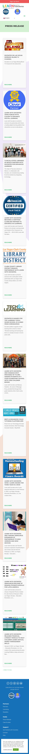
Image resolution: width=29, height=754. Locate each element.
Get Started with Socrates (10, 730)
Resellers (5, 712)
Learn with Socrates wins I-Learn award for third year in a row (14, 483)
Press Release (7, 719)
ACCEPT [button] (16, 749)
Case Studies (7, 722)
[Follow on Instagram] (14, 683)
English (7, 18)
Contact (5, 732)
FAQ (4, 735)
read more (8, 84)
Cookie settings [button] (7, 749)
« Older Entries (7, 670)
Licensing (6, 709)
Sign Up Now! (14, 1)
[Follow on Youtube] (21, 683)
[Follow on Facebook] (8, 683)
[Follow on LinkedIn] (17, 683)
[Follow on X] (11, 683)
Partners (5, 706)
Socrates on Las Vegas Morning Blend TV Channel (13, 57)
